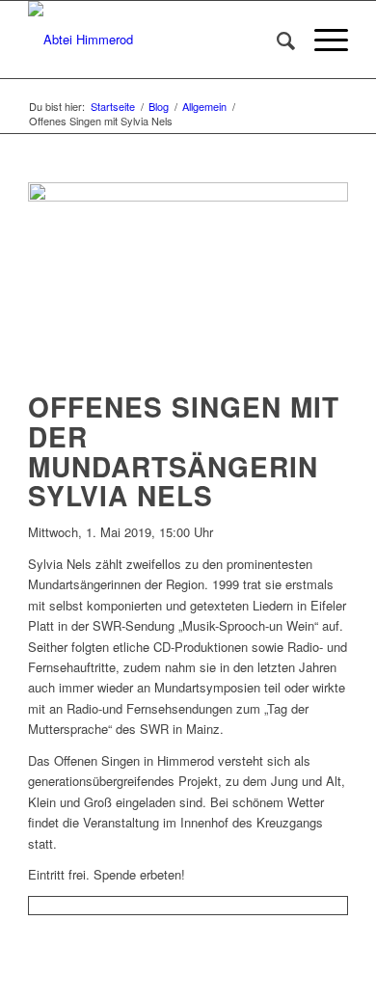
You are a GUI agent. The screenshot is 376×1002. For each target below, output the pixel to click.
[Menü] (321, 39)
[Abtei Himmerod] (155, 39)
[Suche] (276, 39)
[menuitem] (276, 39)
